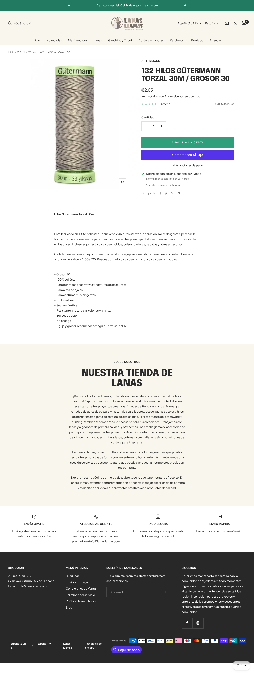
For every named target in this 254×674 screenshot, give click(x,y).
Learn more (150, 5)
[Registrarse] (165, 592)
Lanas (98, 40)
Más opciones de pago (188, 165)
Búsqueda (73, 576)
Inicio (36, 40)
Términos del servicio (80, 595)
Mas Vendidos (77, 40)
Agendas (216, 40)
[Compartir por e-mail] (179, 193)
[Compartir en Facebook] (161, 193)
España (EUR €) (188, 23)
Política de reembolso (81, 601)
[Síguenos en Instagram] (197, 623)
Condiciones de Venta (81, 588)
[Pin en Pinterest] (166, 193)
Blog (69, 607)
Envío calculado (174, 96)
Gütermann (150, 61)
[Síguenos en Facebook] (187, 623)
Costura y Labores (151, 40)
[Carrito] (244, 23)
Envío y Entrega (77, 582)
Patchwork (177, 40)
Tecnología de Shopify (93, 645)
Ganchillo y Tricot (120, 40)
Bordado (197, 40)
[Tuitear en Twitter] (172, 193)
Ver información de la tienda (163, 184)
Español (210, 23)
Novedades (54, 40)
